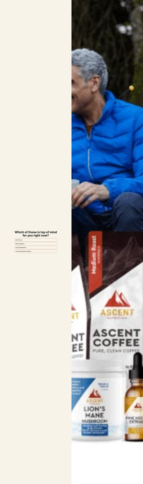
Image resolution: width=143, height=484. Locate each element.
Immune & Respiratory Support (23, 251)
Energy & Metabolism (20, 247)
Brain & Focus (18, 240)
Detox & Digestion (20, 243)
